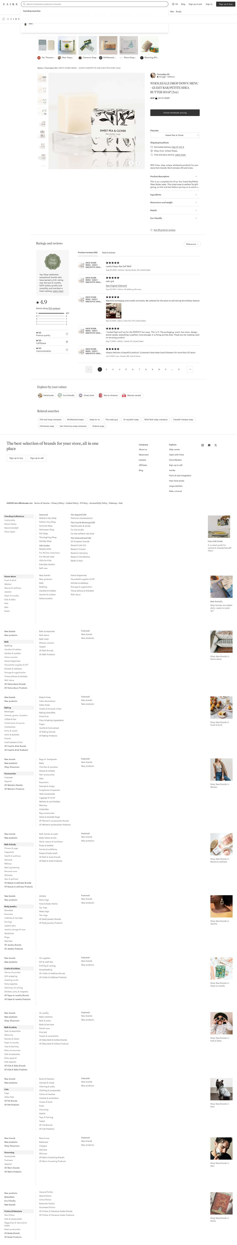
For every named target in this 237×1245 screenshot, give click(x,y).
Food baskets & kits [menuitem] (13, 742)
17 (179, 369)
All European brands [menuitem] (80, 541)
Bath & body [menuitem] (10, 844)
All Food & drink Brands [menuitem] (15, 746)
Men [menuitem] (6, 607)
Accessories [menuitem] (10, 773)
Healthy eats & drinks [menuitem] (80, 526)
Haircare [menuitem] (8, 860)
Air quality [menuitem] (44, 1013)
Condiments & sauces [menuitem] (14, 723)
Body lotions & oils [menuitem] (47, 838)
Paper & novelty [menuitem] (11, 595)
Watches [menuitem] (43, 805)
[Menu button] (3, 19)
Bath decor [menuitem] (44, 635)
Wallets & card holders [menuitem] (49, 801)
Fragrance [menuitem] (9, 852)
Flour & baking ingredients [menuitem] (51, 720)
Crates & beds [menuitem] (45, 1102)
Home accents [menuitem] (46, 598)
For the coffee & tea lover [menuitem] (82, 533)
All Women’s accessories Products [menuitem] (55, 824)
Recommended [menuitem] (11, 528)
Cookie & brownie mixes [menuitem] (50, 709)
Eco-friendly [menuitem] (9, 1201)
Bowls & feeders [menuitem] (46, 1079)
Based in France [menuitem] (78, 549)
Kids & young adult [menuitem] (13, 1219)
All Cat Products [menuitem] (46, 1129)
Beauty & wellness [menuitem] (12, 588)
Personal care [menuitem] (10, 871)
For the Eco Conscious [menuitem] (49, 553)
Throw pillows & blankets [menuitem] (82, 590)
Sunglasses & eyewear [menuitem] (49, 790)
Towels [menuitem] (42, 646)
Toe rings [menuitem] (43, 915)
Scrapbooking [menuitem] (45, 969)
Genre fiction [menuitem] (45, 1196)
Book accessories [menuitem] (12, 1229)
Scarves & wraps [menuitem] (47, 786)
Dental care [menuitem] (44, 1028)
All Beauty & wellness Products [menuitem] (18, 886)
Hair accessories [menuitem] (46, 774)
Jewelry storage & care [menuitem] (14, 929)
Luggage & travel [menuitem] (47, 798)
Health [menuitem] (42, 1113)
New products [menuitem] (45, 579)
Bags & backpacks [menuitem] (48, 759)
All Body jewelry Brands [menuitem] (50, 919)
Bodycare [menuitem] (43, 1142)
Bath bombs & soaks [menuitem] (48, 834)
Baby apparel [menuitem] (10, 1058)
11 (165, 369)
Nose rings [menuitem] (44, 911)
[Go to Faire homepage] (10, 4)
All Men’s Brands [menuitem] (12, 1168)
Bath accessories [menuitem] (47, 631)
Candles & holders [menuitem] (47, 590)
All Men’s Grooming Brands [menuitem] (51, 1157)
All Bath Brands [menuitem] (46, 650)
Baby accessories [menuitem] (12, 1050)
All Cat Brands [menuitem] (45, 1125)
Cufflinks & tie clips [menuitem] (13, 918)
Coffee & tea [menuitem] (10, 719)
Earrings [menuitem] (8, 922)
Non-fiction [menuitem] (9, 1215)
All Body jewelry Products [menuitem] (51, 923)
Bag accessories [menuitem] (46, 813)
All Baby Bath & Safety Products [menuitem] (54, 1044)
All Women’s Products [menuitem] (14, 789)
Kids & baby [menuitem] (10, 599)
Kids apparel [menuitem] (10, 1062)
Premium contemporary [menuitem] (81, 518)
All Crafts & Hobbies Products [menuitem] (53, 977)
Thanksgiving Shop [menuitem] (48, 537)
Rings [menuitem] (7, 937)
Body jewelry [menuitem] (10, 906)
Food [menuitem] (41, 1106)
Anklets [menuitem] (42, 896)
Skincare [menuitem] (8, 875)
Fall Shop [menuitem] (43, 533)
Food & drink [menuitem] (10, 580)
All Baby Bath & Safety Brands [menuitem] (53, 1040)
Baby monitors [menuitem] (46, 1017)
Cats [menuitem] (6, 1089)
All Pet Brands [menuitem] (10, 1101)
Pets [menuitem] (6, 603)
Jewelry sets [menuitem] (10, 925)
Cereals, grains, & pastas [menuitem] (16, 715)
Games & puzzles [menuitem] (12, 972)
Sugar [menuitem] (42, 724)
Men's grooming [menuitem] (11, 867)
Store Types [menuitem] (9, 531)
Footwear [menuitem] (8, 777)
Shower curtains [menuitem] (46, 643)
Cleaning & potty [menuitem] (47, 1086)
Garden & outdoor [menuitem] (47, 594)
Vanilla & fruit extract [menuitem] (49, 728)
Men (172, 11)
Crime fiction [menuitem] (45, 1199)
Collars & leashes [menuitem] (47, 1094)
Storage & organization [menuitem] (81, 587)
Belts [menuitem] (41, 763)
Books (178, 11)
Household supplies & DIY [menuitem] (83, 579)
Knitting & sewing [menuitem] (47, 966)
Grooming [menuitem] (43, 1109)
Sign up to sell (195, 4)
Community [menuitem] (9, 520)
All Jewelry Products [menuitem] (13, 949)
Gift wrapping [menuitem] (10, 976)
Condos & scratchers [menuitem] (48, 1098)
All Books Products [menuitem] (13, 1237)
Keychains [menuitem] (44, 782)
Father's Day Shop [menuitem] (47, 522)
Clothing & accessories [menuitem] (49, 1090)
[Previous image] (131, 163)
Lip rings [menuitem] (43, 907)
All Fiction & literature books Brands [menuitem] (56, 1211)
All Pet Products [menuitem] (11, 1104)
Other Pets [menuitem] (9, 1097)
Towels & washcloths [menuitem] (48, 1036)
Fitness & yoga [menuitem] (11, 848)
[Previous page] (89, 369)
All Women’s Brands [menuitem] (13, 785)
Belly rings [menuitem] (44, 900)
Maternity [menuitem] (8, 1035)
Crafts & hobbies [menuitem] (12, 968)
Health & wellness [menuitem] (12, 856)
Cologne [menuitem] (43, 1146)
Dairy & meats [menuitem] (10, 731)
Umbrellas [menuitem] (44, 809)
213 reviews (54, 308)
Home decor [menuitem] (10, 576)
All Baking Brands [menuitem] (47, 732)
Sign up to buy (225, 4)
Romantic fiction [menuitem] (46, 1203)
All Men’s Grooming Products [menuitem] (52, 1161)
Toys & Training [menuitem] (46, 1117)
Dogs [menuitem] (6, 1093)
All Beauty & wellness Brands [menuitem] (17, 883)
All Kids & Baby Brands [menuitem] (15, 1065)
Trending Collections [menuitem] (14, 516)
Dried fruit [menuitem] (44, 716)
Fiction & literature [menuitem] (13, 1211)
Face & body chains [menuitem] (48, 903)
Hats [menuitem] (41, 778)
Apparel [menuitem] (8, 781)
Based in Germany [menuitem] (79, 553)
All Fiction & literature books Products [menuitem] (56, 1215)
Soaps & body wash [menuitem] (48, 853)
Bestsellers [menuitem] (9, 1197)
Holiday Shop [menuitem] (45, 541)
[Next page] (190, 369)
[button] (175, 135)
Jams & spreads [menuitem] (11, 734)
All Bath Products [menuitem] (47, 654)
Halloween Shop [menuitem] (46, 529)
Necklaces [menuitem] (9, 933)
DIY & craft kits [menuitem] (46, 962)
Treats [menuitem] (42, 1121)
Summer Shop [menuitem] (45, 526)
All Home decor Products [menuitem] (15, 688)
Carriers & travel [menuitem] (46, 1082)
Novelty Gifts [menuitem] (45, 549)
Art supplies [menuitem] (44, 958)
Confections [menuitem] (9, 727)
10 (159, 369)
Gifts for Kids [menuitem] (45, 560)
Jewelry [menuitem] (7, 592)
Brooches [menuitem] (8, 914)
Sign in (209, 4)
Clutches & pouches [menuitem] (48, 767)
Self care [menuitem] (43, 568)
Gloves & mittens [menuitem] (47, 771)
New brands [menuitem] (44, 575)
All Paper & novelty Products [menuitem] (17, 999)
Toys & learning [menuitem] (11, 1046)
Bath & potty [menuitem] (45, 1020)
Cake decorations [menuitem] (47, 701)
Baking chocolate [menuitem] (47, 712)
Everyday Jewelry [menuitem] (47, 564)
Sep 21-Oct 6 (178, 147)
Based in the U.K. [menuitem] (79, 545)
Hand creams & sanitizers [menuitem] (51, 841)
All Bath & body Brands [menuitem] (49, 857)
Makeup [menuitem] (8, 863)
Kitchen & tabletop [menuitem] (79, 583)
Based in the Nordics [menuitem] (80, 557)
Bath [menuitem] (41, 583)
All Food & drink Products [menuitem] (16, 750)
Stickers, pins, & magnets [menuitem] (16, 991)
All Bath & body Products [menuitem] (50, 861)
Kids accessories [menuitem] (12, 1054)
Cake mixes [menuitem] (44, 705)
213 (164, 77)
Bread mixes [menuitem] (45, 697)
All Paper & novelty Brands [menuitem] (16, 995)
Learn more (180, 154)
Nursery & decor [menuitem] (11, 1039)
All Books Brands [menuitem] (12, 1233)
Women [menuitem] (7, 584)
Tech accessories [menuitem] (47, 794)
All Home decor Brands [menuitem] (15, 684)
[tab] (87, 252)
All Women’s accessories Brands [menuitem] (54, 821)
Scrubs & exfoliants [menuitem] (48, 849)
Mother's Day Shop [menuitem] (48, 518)
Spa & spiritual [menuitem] (11, 879)
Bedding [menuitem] (43, 587)
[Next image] (137, 163)
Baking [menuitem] (7, 707)
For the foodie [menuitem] (77, 530)
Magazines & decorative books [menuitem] (15, 1224)
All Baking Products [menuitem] (48, 735)
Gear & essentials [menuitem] (12, 1031)
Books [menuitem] (7, 611)
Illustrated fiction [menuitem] (47, 1207)
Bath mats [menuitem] (44, 639)
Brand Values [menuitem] (10, 524)
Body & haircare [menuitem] (46, 1024)
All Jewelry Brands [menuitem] (12, 945)
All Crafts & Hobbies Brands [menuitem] (52, 973)
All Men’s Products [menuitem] (12, 1171)
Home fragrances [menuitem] (79, 575)
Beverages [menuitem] (9, 711)
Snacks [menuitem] (7, 738)
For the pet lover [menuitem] (46, 556)
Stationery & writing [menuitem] (13, 988)
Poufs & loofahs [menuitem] (46, 845)
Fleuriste (154, 130)
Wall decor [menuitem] (76, 594)
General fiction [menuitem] (46, 1192)
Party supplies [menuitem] (10, 984)
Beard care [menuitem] (44, 1138)
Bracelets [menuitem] (8, 910)
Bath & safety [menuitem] (10, 1027)
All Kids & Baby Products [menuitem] (15, 1069)
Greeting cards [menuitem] (11, 980)
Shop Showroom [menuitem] (11, 767)
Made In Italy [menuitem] (77, 560)
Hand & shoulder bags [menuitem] (49, 817)
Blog (183, 4)
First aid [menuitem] (43, 1032)
